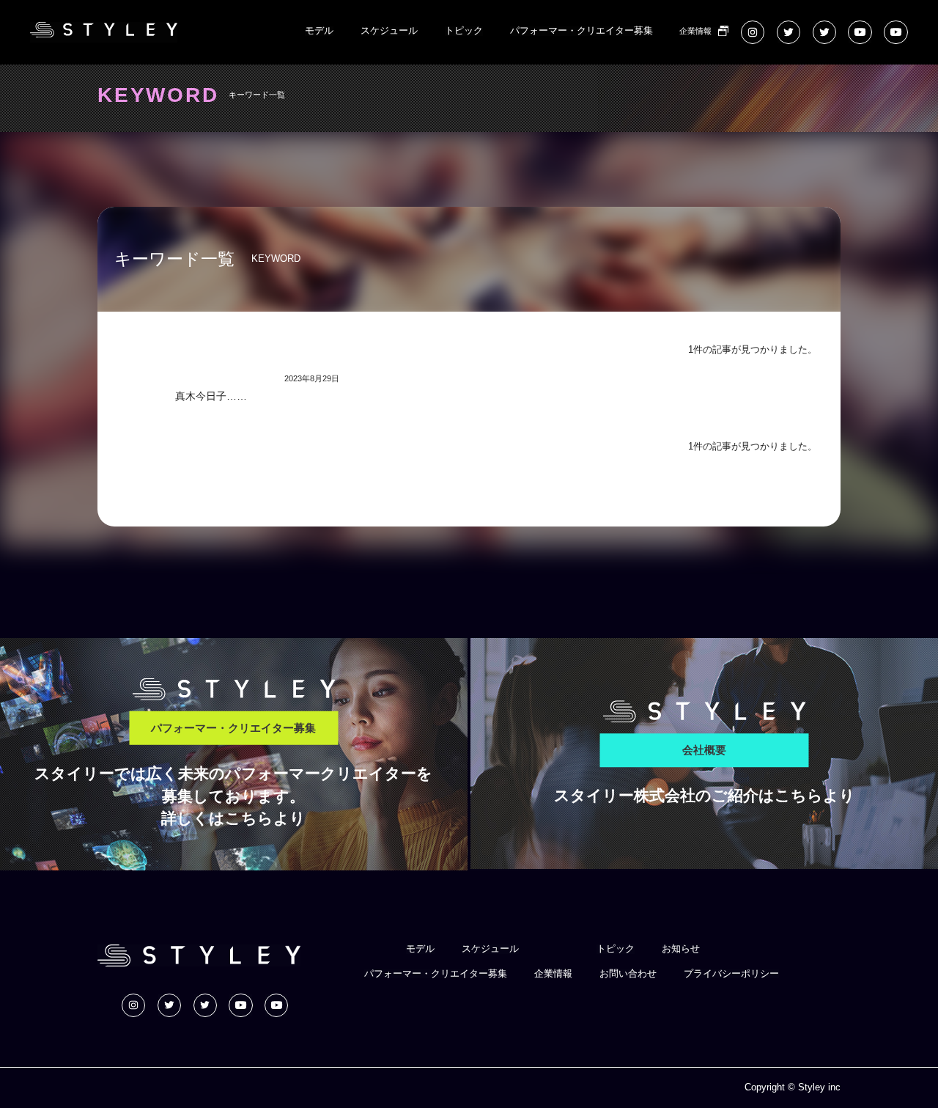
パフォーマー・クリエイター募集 (581, 31)
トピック (464, 31)
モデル (319, 31)
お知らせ (681, 949)
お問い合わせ (628, 974)
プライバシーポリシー (731, 974)
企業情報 (695, 31)
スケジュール (389, 31)
